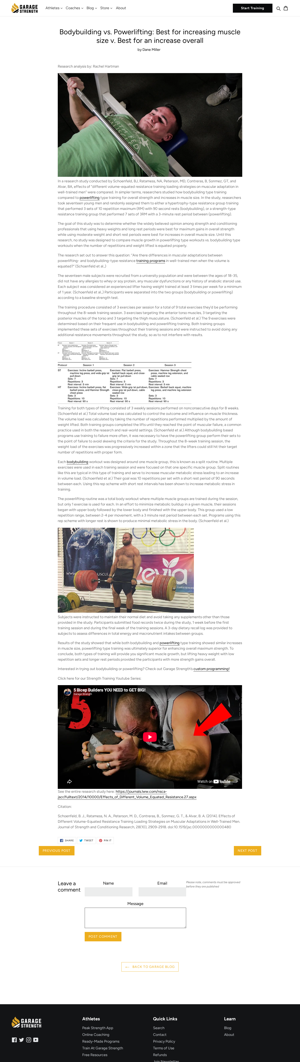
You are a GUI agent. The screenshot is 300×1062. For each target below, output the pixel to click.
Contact (160, 1034)
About (121, 8)
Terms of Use (163, 1048)
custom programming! (211, 669)
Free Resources (94, 1055)
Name (108, 883)
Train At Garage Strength (102, 1048)
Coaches (73, 8)
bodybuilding (77, 462)
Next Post (247, 851)
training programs (150, 260)
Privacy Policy (164, 1041)
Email (162, 883)
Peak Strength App (97, 1028)
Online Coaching (95, 1034)
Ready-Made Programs (100, 1041)
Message (135, 903)
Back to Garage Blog (153, 967)
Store (105, 8)
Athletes (53, 8)
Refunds (160, 1055)
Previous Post (57, 851)
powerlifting (90, 197)
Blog (91, 8)
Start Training (252, 8)
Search (158, 1028)
